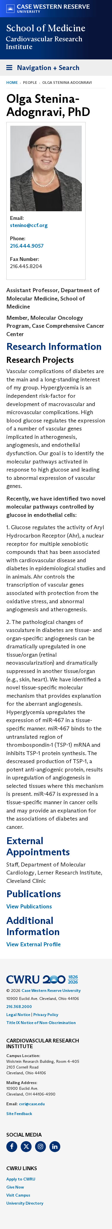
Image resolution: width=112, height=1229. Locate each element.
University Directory (24, 1203)
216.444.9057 (27, 246)
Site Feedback (19, 1113)
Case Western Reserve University (51, 990)
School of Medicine (46, 28)
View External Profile (33, 944)
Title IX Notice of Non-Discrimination (41, 1022)
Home (12, 82)
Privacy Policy (45, 1014)
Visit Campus (18, 1195)
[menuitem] (56, 1179)
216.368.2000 (19, 1006)
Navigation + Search (41, 69)
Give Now (15, 1187)
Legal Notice (18, 1014)
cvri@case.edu (32, 1103)
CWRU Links (21, 1169)
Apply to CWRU (20, 1179)
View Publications (29, 906)
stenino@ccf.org (29, 225)
